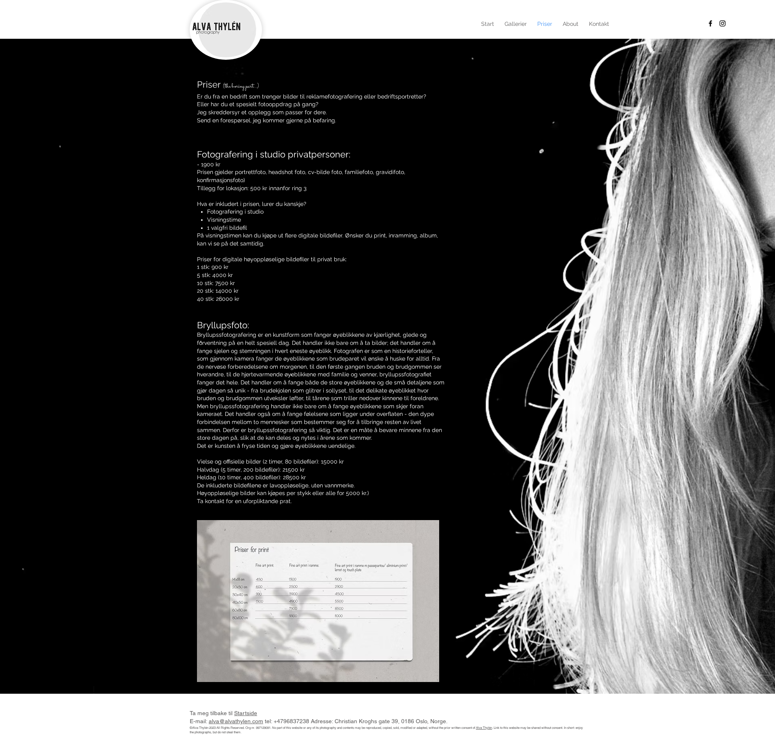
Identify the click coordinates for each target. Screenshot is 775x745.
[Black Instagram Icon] (722, 23)
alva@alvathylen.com (236, 721)
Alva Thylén (484, 728)
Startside (245, 713)
